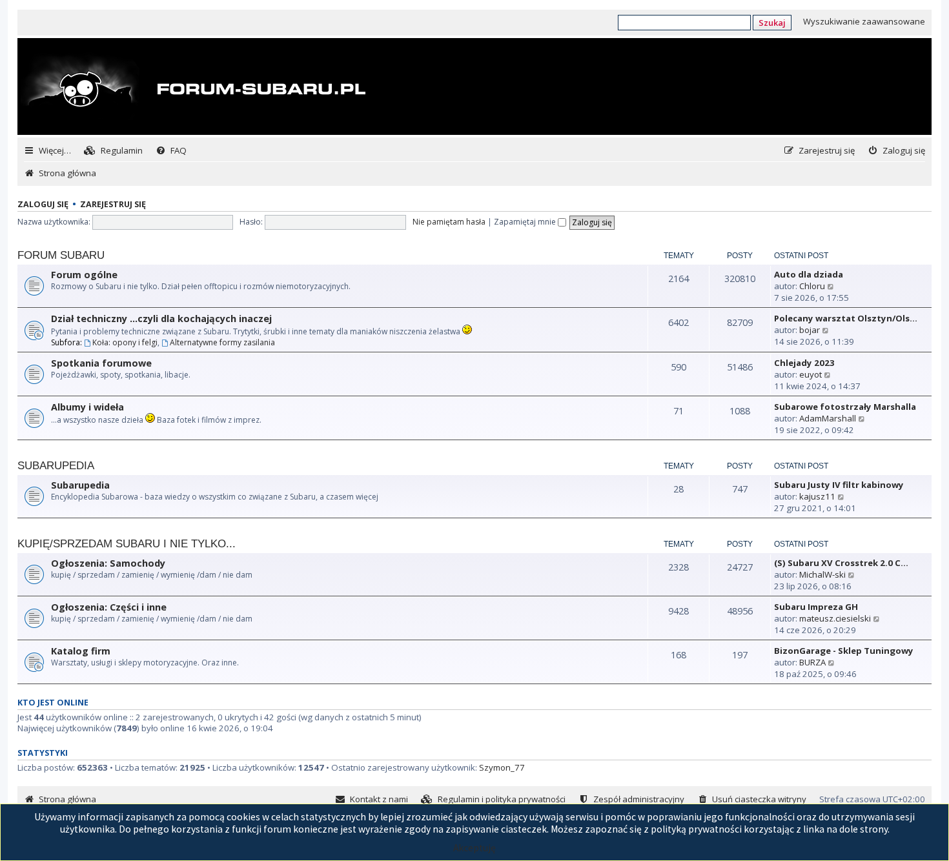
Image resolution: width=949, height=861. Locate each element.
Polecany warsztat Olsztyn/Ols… (845, 318)
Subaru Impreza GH (816, 607)
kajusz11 (817, 496)
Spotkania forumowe (101, 363)
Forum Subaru (61, 255)
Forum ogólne (84, 274)
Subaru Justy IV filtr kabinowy (839, 485)
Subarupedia (55, 466)
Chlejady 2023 (804, 363)
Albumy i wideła (87, 407)
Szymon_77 (502, 767)
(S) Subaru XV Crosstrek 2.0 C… (841, 563)
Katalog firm (80, 651)
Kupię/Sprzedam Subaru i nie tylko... (126, 544)
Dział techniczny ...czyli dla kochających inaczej (161, 318)
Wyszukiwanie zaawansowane (864, 21)
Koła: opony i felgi (125, 342)
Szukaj (772, 22)
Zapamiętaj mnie (526, 221)
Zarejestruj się (113, 204)
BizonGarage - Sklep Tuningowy (843, 650)
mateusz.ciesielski (835, 618)
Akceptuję (474, 848)
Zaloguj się (42, 204)
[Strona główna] (193, 87)
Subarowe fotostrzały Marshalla (845, 406)
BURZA (812, 662)
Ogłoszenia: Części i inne (109, 607)
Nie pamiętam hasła (449, 221)
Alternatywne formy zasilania (222, 342)
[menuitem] (113, 150)
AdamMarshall (827, 418)
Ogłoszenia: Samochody (108, 563)
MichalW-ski (822, 574)
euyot (810, 374)
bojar (809, 330)
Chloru (812, 286)
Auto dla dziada (808, 274)
